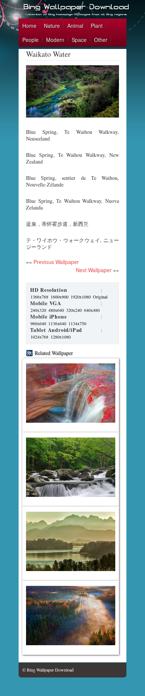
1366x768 (39, 297)
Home (29, 25)
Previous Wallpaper (55, 261)
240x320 (38, 310)
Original (100, 297)
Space (79, 39)
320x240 (74, 310)
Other (100, 39)
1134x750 (77, 323)
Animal (75, 25)
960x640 (38, 323)
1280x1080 (61, 337)
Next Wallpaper (94, 270)
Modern (55, 39)
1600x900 (59, 297)
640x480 (92, 310)
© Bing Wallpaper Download (48, 670)
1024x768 (39, 337)
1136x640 (57, 323)
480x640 (56, 310)
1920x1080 (81, 297)
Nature (52, 25)
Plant (97, 25)
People (30, 39)
